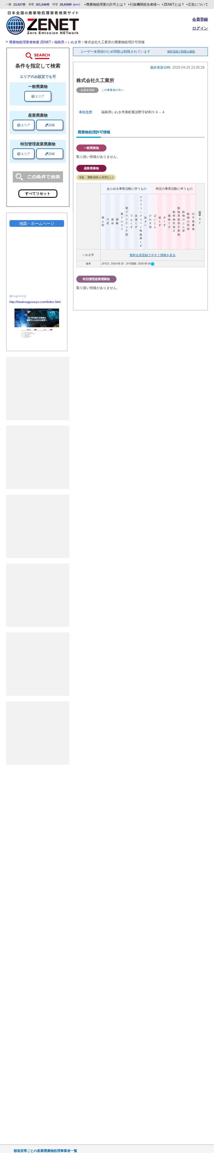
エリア (37, 96)
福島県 (59, 42)
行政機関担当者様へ (145, 4)
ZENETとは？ (174, 4)
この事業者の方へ (112, 90)
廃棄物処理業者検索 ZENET (30, 42)
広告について (198, 4)
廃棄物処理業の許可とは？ (106, 4)
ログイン (200, 28)
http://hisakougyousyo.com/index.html (34, 302)
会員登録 (200, 19)
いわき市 (74, 42)
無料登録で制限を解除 (181, 51)
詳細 (50, 125)
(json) (76, 4)
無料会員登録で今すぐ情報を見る (153, 255)
